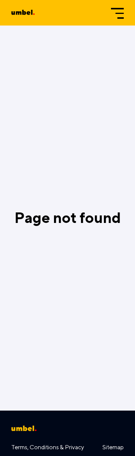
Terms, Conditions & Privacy (47, 447)
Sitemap (113, 447)
